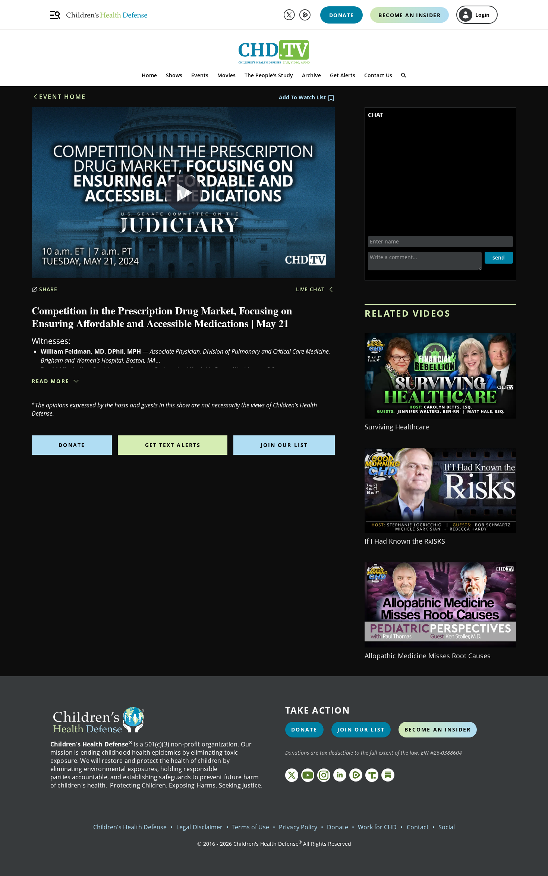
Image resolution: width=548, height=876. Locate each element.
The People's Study (269, 75)
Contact (418, 827)
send (498, 257)
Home (149, 75)
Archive (311, 75)
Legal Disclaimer (199, 827)
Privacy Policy (298, 827)
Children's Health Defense (130, 827)
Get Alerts (342, 75)
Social (446, 827)
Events (199, 75)
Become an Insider (437, 729)
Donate (72, 444)
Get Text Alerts (173, 444)
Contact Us (378, 75)
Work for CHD (377, 827)
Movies (226, 75)
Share (48, 289)
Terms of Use (250, 827)
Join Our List (284, 444)
